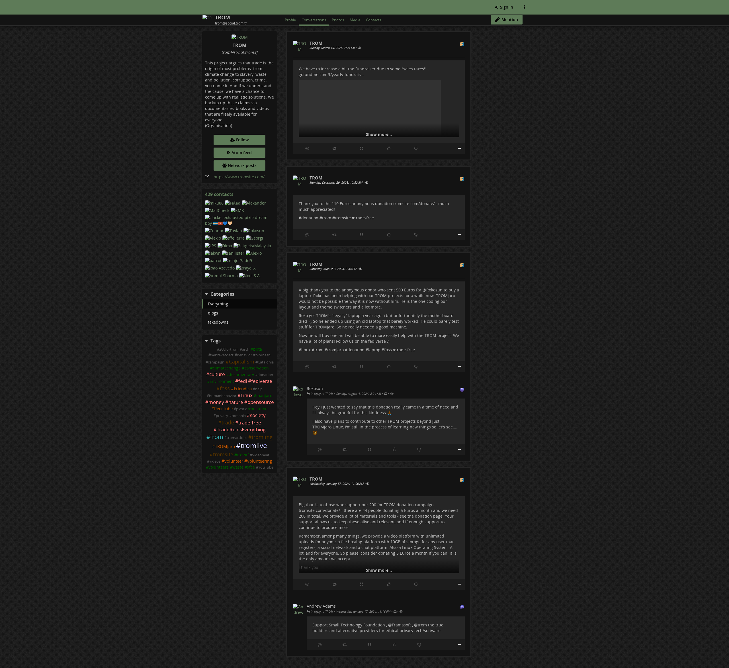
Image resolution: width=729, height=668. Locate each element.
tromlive (254, 445)
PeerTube (223, 409)
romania (239, 415)
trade (228, 422)
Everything (218, 304)
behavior (244, 355)
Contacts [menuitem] (373, 20)
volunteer (233, 461)
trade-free (249, 422)
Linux (247, 395)
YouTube (265, 467)
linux (306, 349)
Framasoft (401, 625)
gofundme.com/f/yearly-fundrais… (331, 74)
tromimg (262, 437)
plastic (241, 408)
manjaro (264, 395)
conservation (256, 368)
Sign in (506, 7)
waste (237, 467)
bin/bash (263, 355)
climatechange (227, 368)
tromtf (243, 454)
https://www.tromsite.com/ (239, 176)
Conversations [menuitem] (314, 20)
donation (265, 374)
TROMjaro (225, 447)
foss (225, 388)
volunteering (259, 461)
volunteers (218, 467)
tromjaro (335, 349)
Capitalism (241, 361)
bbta (257, 349)
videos (214, 461)
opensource (260, 402)
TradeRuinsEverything (241, 429)
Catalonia (266, 362)
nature (235, 402)
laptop (374, 349)
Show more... (379, 134)
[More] (459, 148)
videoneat (260, 455)
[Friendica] (203, 7)
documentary (241, 374)
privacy (222, 415)
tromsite (223, 454)
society (258, 415)
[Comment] (307, 148)
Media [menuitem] (355, 20)
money (216, 402)
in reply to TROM (321, 393)
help (259, 389)
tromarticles (237, 437)
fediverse (261, 381)
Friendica (243, 389)
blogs (213, 313)
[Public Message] (359, 48)
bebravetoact (222, 355)
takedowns (218, 322)
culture (217, 374)
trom (216, 437)
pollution (259, 408)
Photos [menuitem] (338, 20)
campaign (216, 362)
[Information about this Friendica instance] (524, 7)
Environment (222, 381)
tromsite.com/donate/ (414, 203)
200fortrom (229, 349)
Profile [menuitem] (290, 20)
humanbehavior (222, 395)
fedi (242, 381)
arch (245, 349)
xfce (251, 467)
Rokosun (434, 290)
